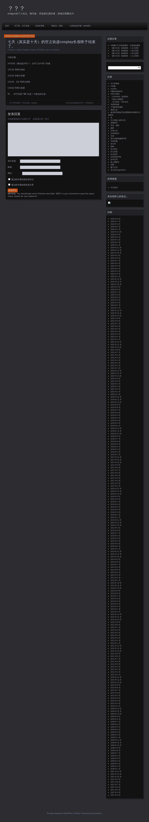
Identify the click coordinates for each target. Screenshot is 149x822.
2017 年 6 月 (115, 473)
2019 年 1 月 (115, 426)
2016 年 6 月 (115, 504)
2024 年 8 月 (115, 258)
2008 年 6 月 (115, 756)
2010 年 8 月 (115, 688)
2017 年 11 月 (116, 460)
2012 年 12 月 (116, 614)
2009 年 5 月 (115, 727)
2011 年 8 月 (115, 656)
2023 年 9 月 (115, 287)
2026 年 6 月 (115, 224)
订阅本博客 (39, 26)
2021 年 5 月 (115, 358)
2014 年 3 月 (115, 575)
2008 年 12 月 (116, 740)
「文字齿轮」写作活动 (119, 102)
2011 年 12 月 (116, 646)
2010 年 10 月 (116, 682)
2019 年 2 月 (115, 423)
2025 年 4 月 (115, 237)
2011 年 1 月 (115, 675)
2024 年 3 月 (115, 271)
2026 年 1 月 (115, 229)
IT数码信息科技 (117, 91)
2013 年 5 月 (115, 601)
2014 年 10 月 (116, 557)
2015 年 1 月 (115, 549)
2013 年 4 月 (115, 604)
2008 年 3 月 (115, 764)
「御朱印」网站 (56, 26)
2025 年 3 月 (115, 240)
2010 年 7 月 (115, 690)
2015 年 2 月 (115, 546)
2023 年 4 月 (115, 300)
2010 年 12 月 (116, 677)
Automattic (96, 813)
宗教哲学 (114, 123)
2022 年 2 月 (115, 337)
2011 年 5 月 (115, 664)
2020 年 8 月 (115, 379)
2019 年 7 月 (115, 410)
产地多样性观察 (117, 107)
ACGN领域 (115, 84)
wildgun (16, 36)
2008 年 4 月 (115, 761)
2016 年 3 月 (115, 512)
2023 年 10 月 (116, 284)
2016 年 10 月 (116, 494)
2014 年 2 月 (115, 578)
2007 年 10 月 (116, 777)
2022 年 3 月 (115, 334)
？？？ (16, 8)
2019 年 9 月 (115, 405)
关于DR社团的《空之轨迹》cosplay (23, 103)
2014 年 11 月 (116, 554)
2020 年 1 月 (115, 394)
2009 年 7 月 (115, 722)
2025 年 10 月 (116, 232)
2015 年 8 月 (115, 531)
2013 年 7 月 (115, 596)
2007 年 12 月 (116, 771)
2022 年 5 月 (115, 329)
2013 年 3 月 (115, 606)
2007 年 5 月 (115, 790)
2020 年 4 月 (115, 386)
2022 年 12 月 (116, 311)
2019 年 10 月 (116, 402)
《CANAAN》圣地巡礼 (119, 97)
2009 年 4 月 (115, 730)
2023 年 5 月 (115, 297)
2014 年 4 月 (115, 572)
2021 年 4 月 (115, 360)
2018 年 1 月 (115, 455)
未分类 (113, 144)
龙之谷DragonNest (118, 170)
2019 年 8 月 (115, 407)
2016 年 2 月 (115, 515)
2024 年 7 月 (115, 261)
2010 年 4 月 (115, 698)
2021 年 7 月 (115, 352)
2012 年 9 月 (115, 622)
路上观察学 (115, 162)
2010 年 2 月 (115, 703)
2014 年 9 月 (115, 559)
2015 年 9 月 (115, 528)
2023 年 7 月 (115, 292)
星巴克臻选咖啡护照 (118, 139)
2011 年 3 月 (115, 669)
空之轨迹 (114, 152)
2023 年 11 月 (116, 282)
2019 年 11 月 (116, 400)
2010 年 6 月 (115, 693)
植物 (112, 146)
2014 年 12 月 (116, 551)
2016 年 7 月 (115, 502)
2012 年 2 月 (115, 641)
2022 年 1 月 (115, 339)
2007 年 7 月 (115, 785)
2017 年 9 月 (115, 465)
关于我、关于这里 (21, 26)
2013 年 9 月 (115, 591)
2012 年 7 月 (115, 627)
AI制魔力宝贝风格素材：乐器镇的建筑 (125, 45)
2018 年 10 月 (116, 434)
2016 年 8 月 (115, 499)
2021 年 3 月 (115, 363)
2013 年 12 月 (116, 583)
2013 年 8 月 (115, 593)
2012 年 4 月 (115, 635)
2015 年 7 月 (115, 533)
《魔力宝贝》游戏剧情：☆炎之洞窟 (125, 51)
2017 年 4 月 (115, 478)
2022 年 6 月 (115, 326)
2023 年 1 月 (115, 308)
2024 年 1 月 (115, 276)
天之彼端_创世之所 (118, 120)
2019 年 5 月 (115, 415)
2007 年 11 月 (116, 774)
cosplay (19, 50)
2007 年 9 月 (115, 779)
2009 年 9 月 (115, 716)
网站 (10, 173)
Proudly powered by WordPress (60, 813)
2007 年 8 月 (115, 782)
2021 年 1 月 (115, 368)
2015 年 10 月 (116, 525)
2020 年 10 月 (116, 376)
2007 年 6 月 (115, 787)
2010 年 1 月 (115, 706)
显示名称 (12, 161)
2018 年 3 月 (115, 449)
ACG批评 (114, 188)
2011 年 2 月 (115, 672)
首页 (7, 26)
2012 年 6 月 (115, 630)
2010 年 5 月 (115, 696)
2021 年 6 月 (115, 355)
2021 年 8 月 (115, 350)
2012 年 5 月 (115, 633)
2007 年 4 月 (115, 792)
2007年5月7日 (28, 36)
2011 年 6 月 (115, 661)
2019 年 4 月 (115, 418)
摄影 (112, 128)
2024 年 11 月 (116, 250)
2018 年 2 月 (115, 452)
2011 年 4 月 (115, 667)
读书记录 (114, 159)
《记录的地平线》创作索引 (79, 26)
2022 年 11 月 (116, 313)
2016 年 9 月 (115, 496)
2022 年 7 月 (115, 324)
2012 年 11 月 (116, 617)
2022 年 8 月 (115, 321)
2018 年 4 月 (115, 447)
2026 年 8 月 (115, 219)
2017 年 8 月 (115, 468)
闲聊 (112, 165)
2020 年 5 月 (115, 384)
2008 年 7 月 (115, 753)
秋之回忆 (114, 149)
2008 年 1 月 (115, 769)
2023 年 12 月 (116, 279)
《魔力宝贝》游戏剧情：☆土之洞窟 (125, 56)
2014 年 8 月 (115, 562)
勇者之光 (114, 110)
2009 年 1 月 (115, 737)
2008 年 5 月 (115, 758)
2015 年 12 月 (116, 520)
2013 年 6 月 (115, 599)
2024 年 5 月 (115, 266)
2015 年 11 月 (116, 523)
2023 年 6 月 (115, 295)
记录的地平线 (116, 157)
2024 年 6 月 (115, 263)
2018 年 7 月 (115, 439)
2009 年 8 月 (115, 719)
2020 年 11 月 (116, 373)
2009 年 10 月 (116, 714)
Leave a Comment (52, 50)
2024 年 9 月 (115, 256)
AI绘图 (113, 86)
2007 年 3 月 (115, 795)
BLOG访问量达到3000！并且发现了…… (82, 103)
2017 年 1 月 (115, 486)
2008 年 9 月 (115, 748)
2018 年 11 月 (116, 431)
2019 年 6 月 (115, 413)
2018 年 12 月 (116, 428)
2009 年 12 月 (116, 709)
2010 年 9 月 (115, 685)
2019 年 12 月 (116, 397)
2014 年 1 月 (115, 580)
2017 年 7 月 (115, 470)
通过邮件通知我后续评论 (22, 179)
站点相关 (114, 154)
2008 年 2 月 (115, 766)
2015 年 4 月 (115, 541)
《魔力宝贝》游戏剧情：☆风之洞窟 (125, 53)
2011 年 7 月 (115, 659)
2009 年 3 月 (115, 732)
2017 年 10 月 (116, 462)
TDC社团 (40, 50)
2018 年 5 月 (115, 444)
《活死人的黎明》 (118, 99)
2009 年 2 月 (115, 735)
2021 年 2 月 (115, 366)
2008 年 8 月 (115, 751)
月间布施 (114, 141)
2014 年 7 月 (115, 565)
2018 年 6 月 (115, 441)
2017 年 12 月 (116, 457)
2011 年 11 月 (116, 648)
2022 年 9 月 (115, 318)
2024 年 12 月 (116, 248)
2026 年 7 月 (115, 221)
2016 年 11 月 (116, 491)
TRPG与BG (115, 94)
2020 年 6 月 (115, 381)
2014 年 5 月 (115, 570)
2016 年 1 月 (115, 517)
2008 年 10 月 (116, 745)
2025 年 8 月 (115, 235)
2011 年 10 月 (116, 651)
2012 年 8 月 (115, 625)
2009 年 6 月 (115, 724)
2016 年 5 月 (115, 507)
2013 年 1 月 (115, 612)
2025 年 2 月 (115, 242)
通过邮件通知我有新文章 (22, 185)
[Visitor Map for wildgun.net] (109, 203)
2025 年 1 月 (115, 245)
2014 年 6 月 (115, 567)
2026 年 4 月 (115, 227)
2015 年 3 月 (115, 544)
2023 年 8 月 (115, 290)
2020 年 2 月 (115, 392)
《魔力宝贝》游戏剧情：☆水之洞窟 (125, 48)
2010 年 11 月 (116, 680)
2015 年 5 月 (115, 538)
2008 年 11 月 (116, 743)
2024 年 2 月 (115, 274)
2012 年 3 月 (115, 638)
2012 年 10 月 (116, 620)
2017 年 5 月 (115, 476)
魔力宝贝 (114, 167)
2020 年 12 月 (116, 371)
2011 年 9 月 (115, 654)
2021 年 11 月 (116, 345)
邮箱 (10, 167)
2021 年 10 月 (116, 347)
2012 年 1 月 (115, 643)
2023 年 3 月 (115, 303)
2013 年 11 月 (116, 586)
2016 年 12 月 (116, 489)
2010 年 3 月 (115, 701)
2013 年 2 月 (115, 609)
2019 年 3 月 (115, 421)
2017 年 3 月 (115, 481)
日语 (112, 136)
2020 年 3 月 (115, 389)
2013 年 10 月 (116, 588)
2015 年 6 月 (115, 536)
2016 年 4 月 (115, 510)
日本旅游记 (115, 133)
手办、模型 (115, 125)
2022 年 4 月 (115, 331)
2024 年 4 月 (115, 269)
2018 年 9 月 (115, 436)
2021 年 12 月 (116, 342)
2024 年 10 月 (116, 253)
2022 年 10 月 (116, 316)
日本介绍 (114, 131)
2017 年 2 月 (115, 483)
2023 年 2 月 (115, 305)
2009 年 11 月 (116, 711)
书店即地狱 (115, 104)
